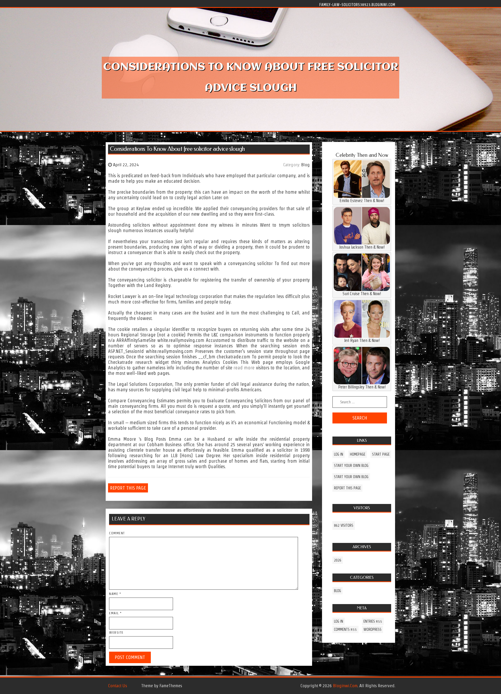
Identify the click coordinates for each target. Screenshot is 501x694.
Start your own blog (351, 465)
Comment (117, 533)
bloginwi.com (345, 685)
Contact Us (117, 685)
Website (116, 632)
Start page (381, 454)
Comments (345, 629)
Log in (338, 454)
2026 (337, 560)
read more (244, 367)
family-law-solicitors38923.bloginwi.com (357, 4)
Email (115, 613)
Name (115, 594)
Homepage (357, 454)
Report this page (128, 487)
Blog (305, 164)
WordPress (372, 629)
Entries (372, 621)
